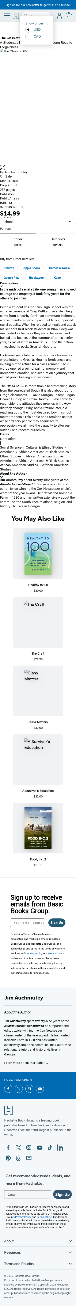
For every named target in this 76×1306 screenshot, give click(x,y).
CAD (37, 36)
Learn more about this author (24, 1062)
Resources (12, 1252)
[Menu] (7, 15)
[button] (38, 167)
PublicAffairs (9, 198)
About (9, 1240)
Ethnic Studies (11, 456)
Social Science (11, 447)
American (7, 451)
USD (37, 29)
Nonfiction (8, 438)
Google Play (11, 277)
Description (9, 283)
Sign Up (56, 923)
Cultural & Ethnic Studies (44, 447)
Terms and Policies (19, 1263)
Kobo (57, 277)
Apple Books (31, 268)
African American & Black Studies (44, 451)
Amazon (9, 268)
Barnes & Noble (59, 268)
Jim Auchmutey (16, 172)
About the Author (13, 474)
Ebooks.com (36, 277)
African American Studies (45, 456)
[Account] (59, 16)
